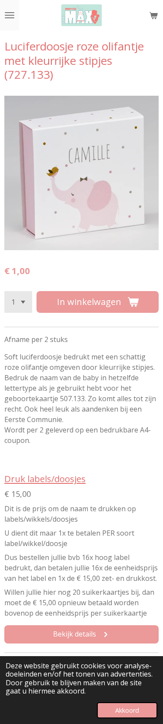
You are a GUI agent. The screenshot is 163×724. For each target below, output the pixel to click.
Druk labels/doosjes (45, 479)
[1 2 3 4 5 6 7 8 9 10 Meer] (18, 302)
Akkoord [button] (127, 710)
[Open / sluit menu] (9, 15)
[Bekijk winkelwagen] (153, 15)
